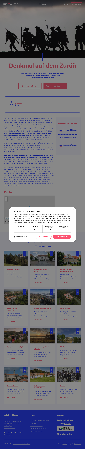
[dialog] (42, 224)
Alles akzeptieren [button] (62, 237)
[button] (20, 237)
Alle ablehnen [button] (43, 237)
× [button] (73, 209)
